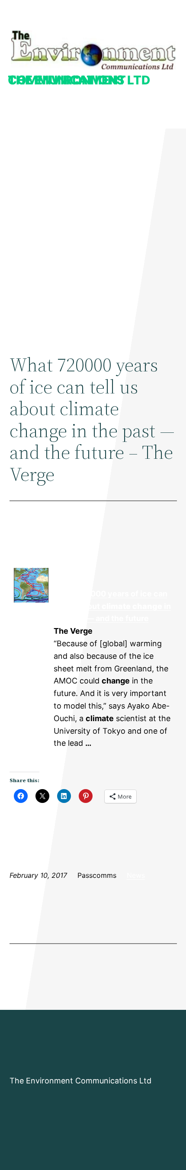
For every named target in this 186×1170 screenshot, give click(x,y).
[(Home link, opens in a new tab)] (93, 50)
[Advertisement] (93, 232)
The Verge (31, 619)
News (136, 875)
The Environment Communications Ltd (79, 80)
